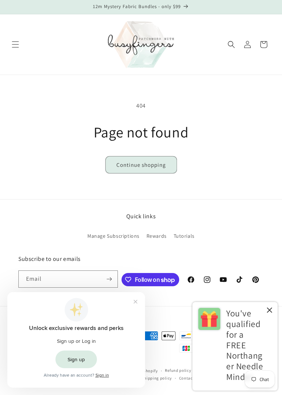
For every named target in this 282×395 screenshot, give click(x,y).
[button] (15, 44)
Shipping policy (156, 378)
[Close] (269, 310)
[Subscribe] (109, 279)
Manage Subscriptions (113, 236)
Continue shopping (141, 164)
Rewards (157, 236)
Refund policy (178, 370)
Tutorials (184, 236)
